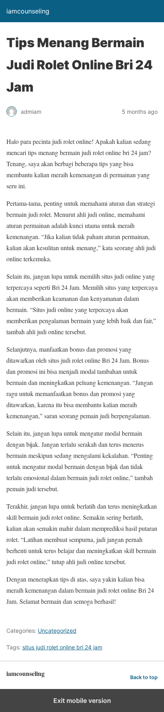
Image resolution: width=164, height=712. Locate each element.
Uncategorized (57, 630)
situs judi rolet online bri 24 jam (62, 647)
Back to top (144, 677)
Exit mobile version (82, 700)
